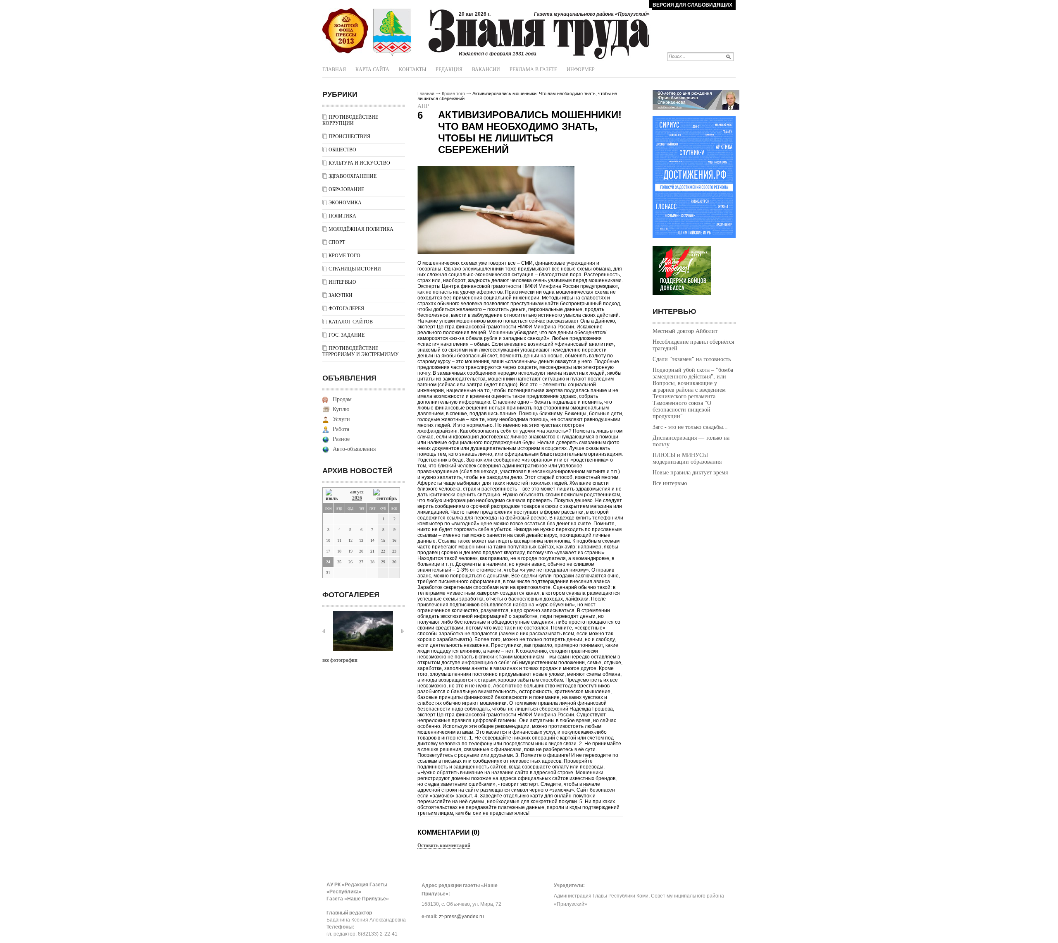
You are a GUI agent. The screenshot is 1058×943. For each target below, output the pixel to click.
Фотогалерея (346, 308)
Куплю (341, 409)
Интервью (342, 282)
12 (350, 540)
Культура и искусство (359, 163)
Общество (342, 150)
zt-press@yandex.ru (461, 916)
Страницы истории (355, 269)
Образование (346, 189)
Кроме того (344, 255)
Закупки (341, 295)
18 (339, 551)
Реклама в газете (533, 69)
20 (361, 551)
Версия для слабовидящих (692, 5)
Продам (342, 399)
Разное (341, 439)
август (357, 492)
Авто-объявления (354, 449)
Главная (334, 69)
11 (339, 540)
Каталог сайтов (351, 322)
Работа (341, 429)
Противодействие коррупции (350, 120)
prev (323, 631)
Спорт (337, 242)
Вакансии (486, 69)
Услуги (341, 419)
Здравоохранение (352, 176)
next (402, 631)
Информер (581, 69)
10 (328, 540)
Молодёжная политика (361, 229)
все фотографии (339, 660)
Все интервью (670, 483)
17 (328, 551)
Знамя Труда (345, 31)
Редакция (449, 69)
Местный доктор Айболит (685, 331)
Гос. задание (347, 335)
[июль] (333, 495)
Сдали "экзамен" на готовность (692, 359)
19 (350, 551)
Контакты (412, 69)
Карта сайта (372, 69)
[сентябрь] (385, 495)
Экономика (345, 203)
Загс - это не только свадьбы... (690, 427)
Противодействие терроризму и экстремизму (360, 351)
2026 (357, 498)
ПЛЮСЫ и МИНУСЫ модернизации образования (687, 458)
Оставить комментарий (443, 845)
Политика (342, 216)
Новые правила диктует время (690, 472)
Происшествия (349, 136)
